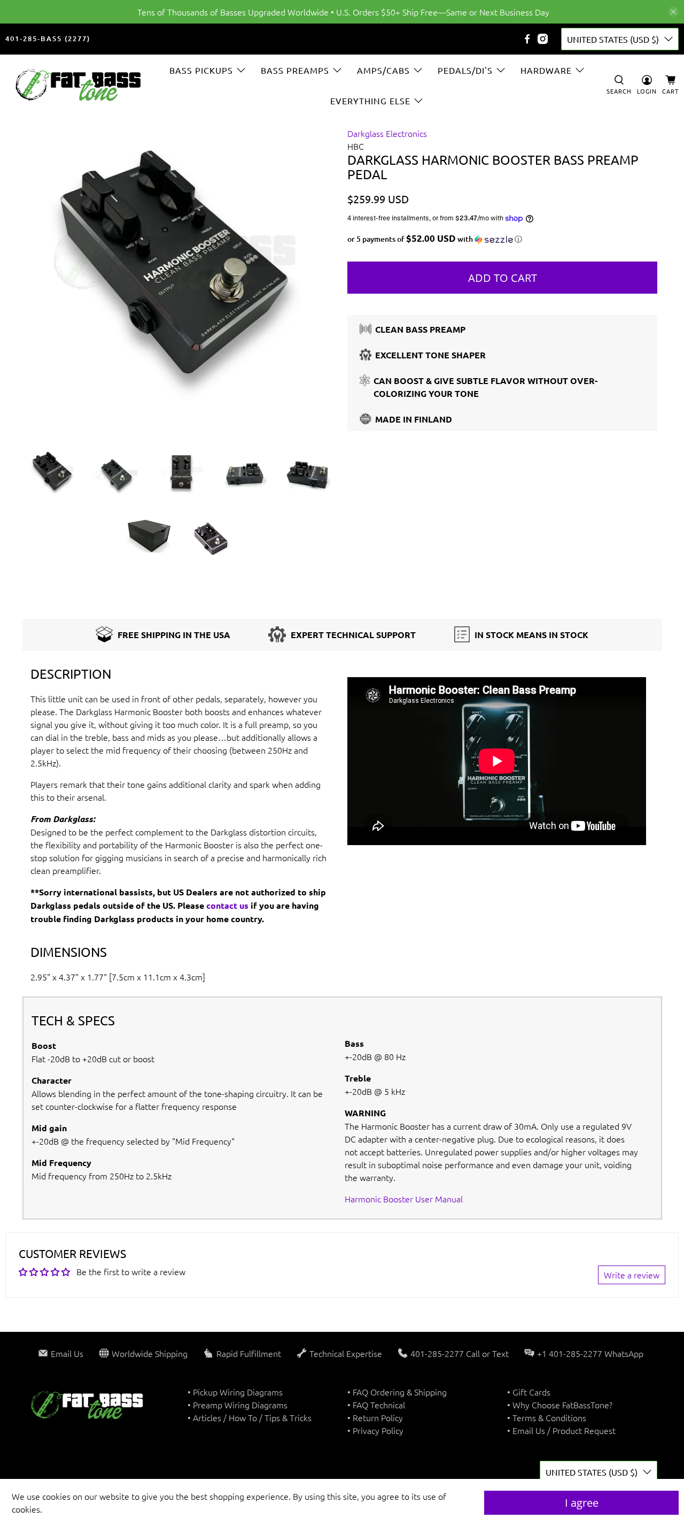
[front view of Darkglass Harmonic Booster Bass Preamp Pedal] (182, 282)
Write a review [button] (631, 1274)
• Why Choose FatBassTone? (559, 1404)
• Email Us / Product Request (561, 1430)
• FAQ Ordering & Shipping (397, 1392)
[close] (673, 11)
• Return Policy (375, 1417)
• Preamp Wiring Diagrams (237, 1404)
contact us (227, 905)
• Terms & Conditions (546, 1417)
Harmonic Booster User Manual (404, 1199)
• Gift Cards (528, 1392)
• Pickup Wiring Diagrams (235, 1392)
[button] (502, 239)
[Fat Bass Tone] (78, 85)
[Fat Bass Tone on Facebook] (527, 39)
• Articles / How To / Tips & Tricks (250, 1417)
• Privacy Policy (375, 1430)
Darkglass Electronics (387, 133)
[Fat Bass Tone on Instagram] (543, 39)
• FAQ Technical (376, 1404)
